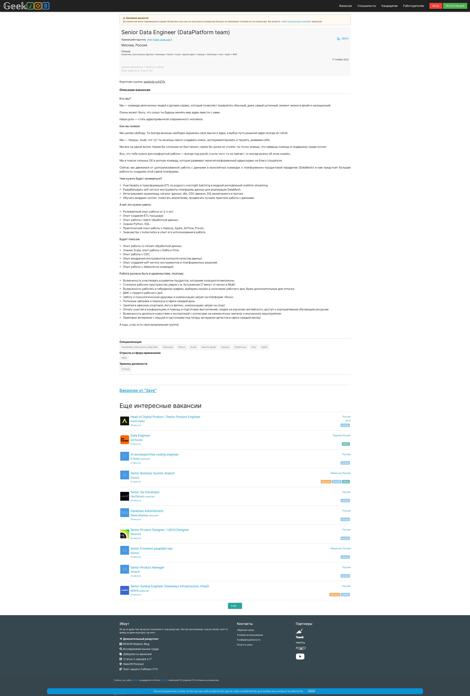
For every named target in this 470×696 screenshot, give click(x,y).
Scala (193, 347)
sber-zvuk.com (162, 39)
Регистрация (455, 5)
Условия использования (250, 635)
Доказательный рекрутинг (140, 638)
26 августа (136, 500)
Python (181, 347)
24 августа (136, 538)
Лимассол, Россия (340, 473)
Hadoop (225, 347)
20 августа (136, 594)
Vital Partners (143, 496)
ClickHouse (240, 347)
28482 (135, 680)
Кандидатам (390, 6)
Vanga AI (135, 571)
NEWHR (140, 590)
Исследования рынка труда (140, 648)
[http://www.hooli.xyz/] (299, 638)
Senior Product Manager (147, 567)
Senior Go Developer (145, 492)
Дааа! (312, 691)
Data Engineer (140, 435)
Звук (149, 39)
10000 (164, 680)
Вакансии (345, 6)
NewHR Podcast (133, 663)
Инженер (168, 347)
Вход (435, 5)
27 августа (136, 444)
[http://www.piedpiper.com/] (299, 632)
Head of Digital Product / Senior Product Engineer (165, 417)
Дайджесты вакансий (137, 654)
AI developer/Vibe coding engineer (155, 454)
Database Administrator (147, 511)
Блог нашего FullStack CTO (140, 669)
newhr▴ (300, 642)
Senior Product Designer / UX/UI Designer (160, 530)
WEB (124, 357)
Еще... (235, 605)
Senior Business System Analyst (153, 473)
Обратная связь (245, 630)
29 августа (136, 425)
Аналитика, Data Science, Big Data (140, 347)
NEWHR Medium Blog (135, 643)
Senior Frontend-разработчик (152, 548)
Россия (346, 454)
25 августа (136, 519)
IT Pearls (140, 458)
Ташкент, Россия (341, 435)
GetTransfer (137, 439)
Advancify (136, 533)
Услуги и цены (244, 644)
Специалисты (366, 6)
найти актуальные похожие (296, 21)
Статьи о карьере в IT (137, 659)
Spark (264, 347)
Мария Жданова (144, 515)
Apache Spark (209, 347)
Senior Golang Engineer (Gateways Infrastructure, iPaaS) (170, 586)
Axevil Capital (138, 420)
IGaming (135, 477)
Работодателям (413, 6)
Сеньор (126, 368)
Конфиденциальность (249, 639)
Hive (254, 347)
